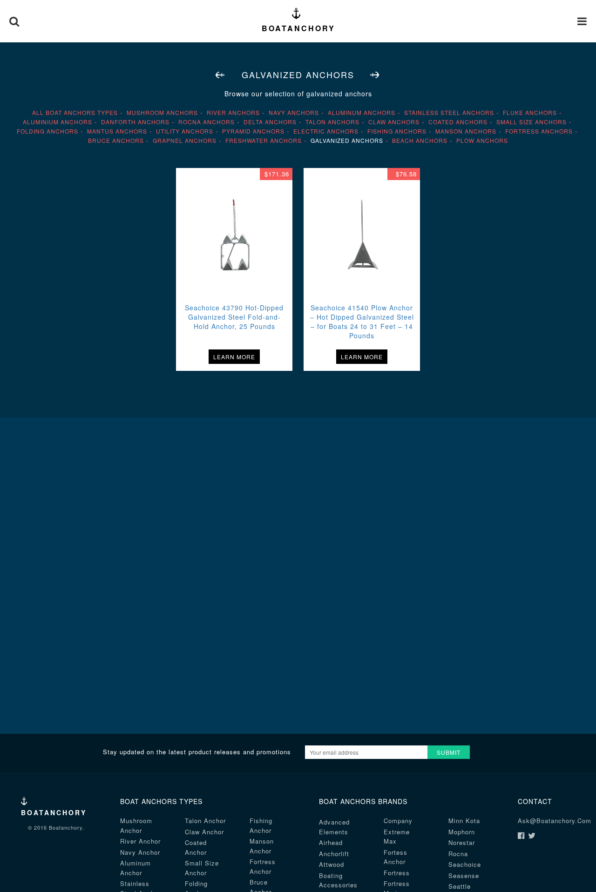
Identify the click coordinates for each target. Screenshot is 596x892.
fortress (397, 872)
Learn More (234, 357)
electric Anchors (326, 131)
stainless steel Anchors (449, 112)
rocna (458, 853)
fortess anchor (395, 857)
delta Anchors (270, 122)
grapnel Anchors (185, 140)
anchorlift (334, 853)
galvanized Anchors (347, 140)
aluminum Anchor (135, 867)
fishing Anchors (397, 131)
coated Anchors (458, 122)
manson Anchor (262, 846)
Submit (449, 752)
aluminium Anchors (57, 122)
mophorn (461, 831)
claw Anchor (204, 831)
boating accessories (338, 880)
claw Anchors (394, 122)
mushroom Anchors (162, 112)
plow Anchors (482, 140)
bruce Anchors (116, 140)
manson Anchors (465, 131)
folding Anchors (47, 131)
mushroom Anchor (136, 825)
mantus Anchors (117, 131)
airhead (331, 842)
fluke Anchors (530, 112)
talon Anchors (332, 122)
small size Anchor (202, 867)
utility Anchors (184, 131)
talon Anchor (205, 820)
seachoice (464, 864)
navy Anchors (294, 112)
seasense (463, 875)
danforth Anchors (135, 122)
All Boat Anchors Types (75, 112)
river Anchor (140, 841)
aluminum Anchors (361, 112)
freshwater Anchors (263, 140)
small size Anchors (531, 122)
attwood (331, 864)
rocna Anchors (206, 122)
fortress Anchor (263, 866)
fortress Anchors (539, 131)
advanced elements (334, 827)
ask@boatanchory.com (554, 820)
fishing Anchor (261, 825)
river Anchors (233, 112)
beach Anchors (419, 140)
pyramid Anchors (253, 131)
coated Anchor (196, 847)
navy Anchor (140, 852)
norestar (461, 842)
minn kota (464, 820)
